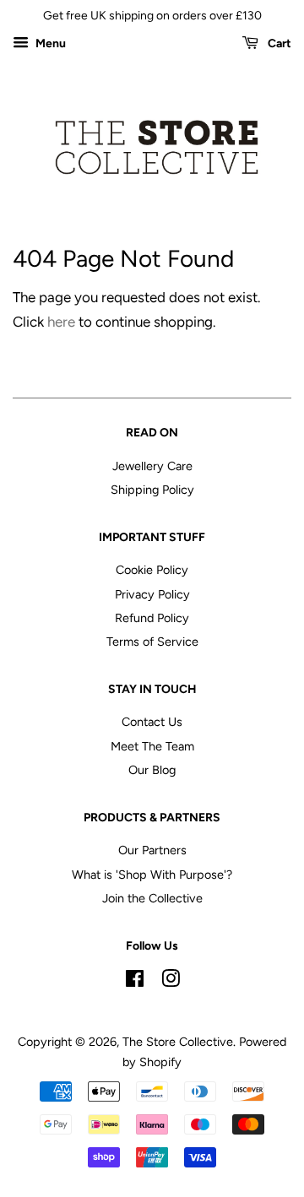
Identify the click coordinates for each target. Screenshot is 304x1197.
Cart (278, 43)
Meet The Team (152, 746)
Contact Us (152, 721)
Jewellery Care (152, 466)
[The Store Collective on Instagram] (170, 981)
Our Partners (152, 850)
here (61, 321)
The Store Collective (177, 1041)
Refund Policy (152, 618)
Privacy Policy (152, 594)
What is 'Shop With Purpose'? (152, 874)
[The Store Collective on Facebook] (134, 981)
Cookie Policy (152, 569)
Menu (49, 43)
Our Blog (152, 769)
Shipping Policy (152, 489)
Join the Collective (152, 898)
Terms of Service (152, 641)
